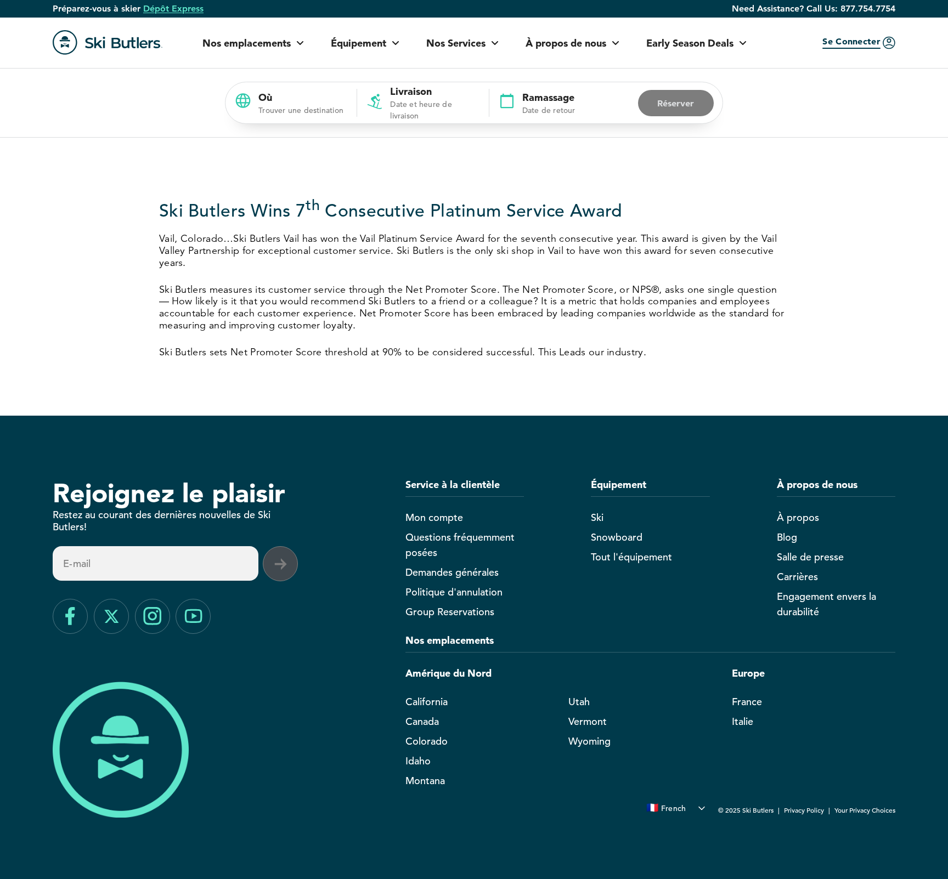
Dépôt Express (173, 8)
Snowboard (616, 537)
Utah (579, 701)
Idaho (418, 761)
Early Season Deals (689, 43)
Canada (422, 721)
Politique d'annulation (454, 592)
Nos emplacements (246, 43)
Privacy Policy (804, 810)
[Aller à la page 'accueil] (107, 42)
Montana (425, 780)
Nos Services (456, 43)
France (747, 701)
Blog (787, 537)
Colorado (426, 741)
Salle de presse (810, 557)
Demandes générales (452, 572)
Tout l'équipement (631, 557)
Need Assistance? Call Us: (813, 8)
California (426, 701)
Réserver (675, 103)
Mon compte (434, 517)
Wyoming (589, 741)
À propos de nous (566, 43)
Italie (742, 721)
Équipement (358, 43)
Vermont (587, 721)
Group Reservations (449, 611)
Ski (597, 517)
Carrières (797, 576)
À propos (798, 517)
